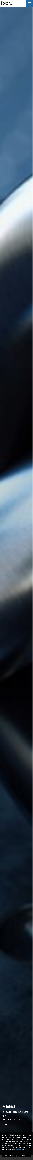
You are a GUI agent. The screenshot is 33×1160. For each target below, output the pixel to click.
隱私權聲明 (19, 1149)
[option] (16, 580)
